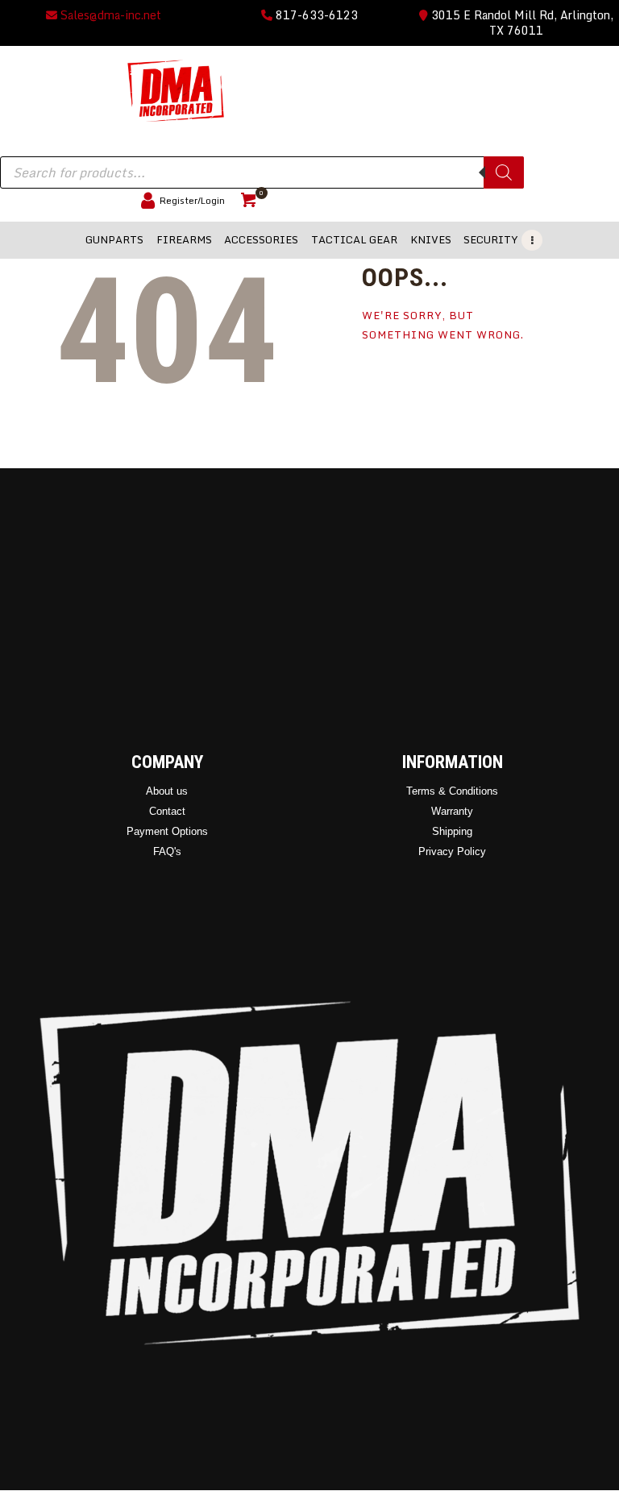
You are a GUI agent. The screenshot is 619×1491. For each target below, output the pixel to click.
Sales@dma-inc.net (109, 15)
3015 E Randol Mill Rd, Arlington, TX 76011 (520, 22)
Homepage (403, 384)
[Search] (504, 172)
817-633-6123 (315, 15)
